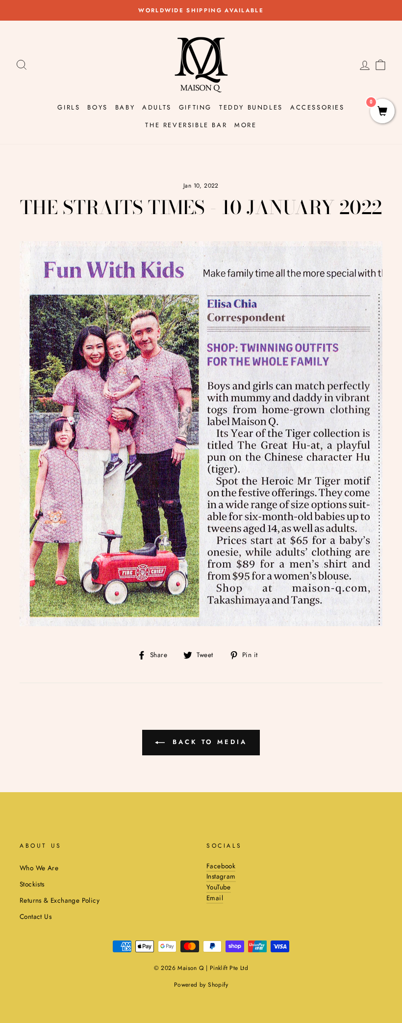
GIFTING (195, 107)
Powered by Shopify (201, 984)
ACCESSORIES (317, 107)
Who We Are (39, 868)
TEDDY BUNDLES (251, 107)
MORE (245, 125)
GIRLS (68, 107)
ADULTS (157, 107)
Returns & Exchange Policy (60, 900)
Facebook (220, 866)
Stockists (32, 884)
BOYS (97, 107)
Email (214, 898)
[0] (382, 112)
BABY (125, 107)
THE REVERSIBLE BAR (186, 125)
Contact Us (35, 916)
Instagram (221, 876)
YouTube (218, 887)
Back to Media (208, 742)
